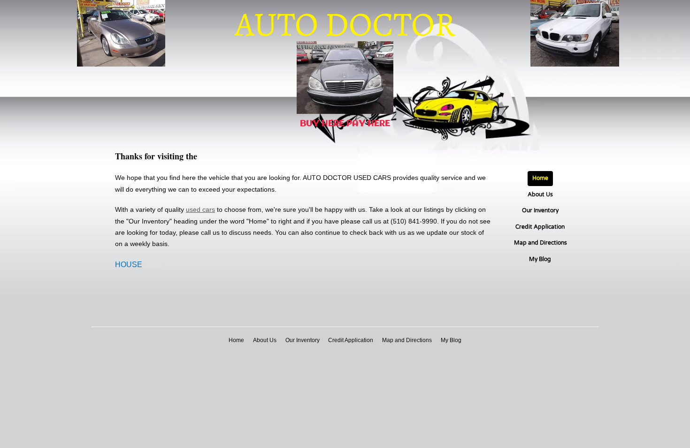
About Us (540, 194)
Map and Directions (540, 242)
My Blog (540, 259)
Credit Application (540, 227)
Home (540, 178)
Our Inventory (540, 210)
